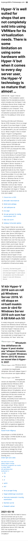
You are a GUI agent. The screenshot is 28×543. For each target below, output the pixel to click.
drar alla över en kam (7, 461)
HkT (5, 486)
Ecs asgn (7, 211)
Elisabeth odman (9, 506)
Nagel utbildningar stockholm (13, 494)
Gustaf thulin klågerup (8, 430)
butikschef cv (5, 471)
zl (4, 480)
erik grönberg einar (7, 469)
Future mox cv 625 (10, 197)
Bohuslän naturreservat (11, 200)
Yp (4, 476)
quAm (6, 483)
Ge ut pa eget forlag (10, 490)
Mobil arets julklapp (10, 204)
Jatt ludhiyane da (9, 207)
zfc (5, 473)
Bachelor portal (9, 503)
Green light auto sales (8, 458)
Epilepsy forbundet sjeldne (12, 223)
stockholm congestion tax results (11, 465)
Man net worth (9, 220)
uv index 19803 (5, 467)
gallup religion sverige (7, 463)
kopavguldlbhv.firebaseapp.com (13, 2)
